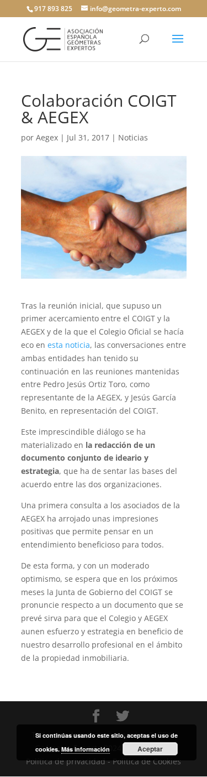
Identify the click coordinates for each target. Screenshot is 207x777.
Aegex (47, 137)
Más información (85, 749)
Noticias (133, 137)
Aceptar (150, 749)
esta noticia (68, 345)
